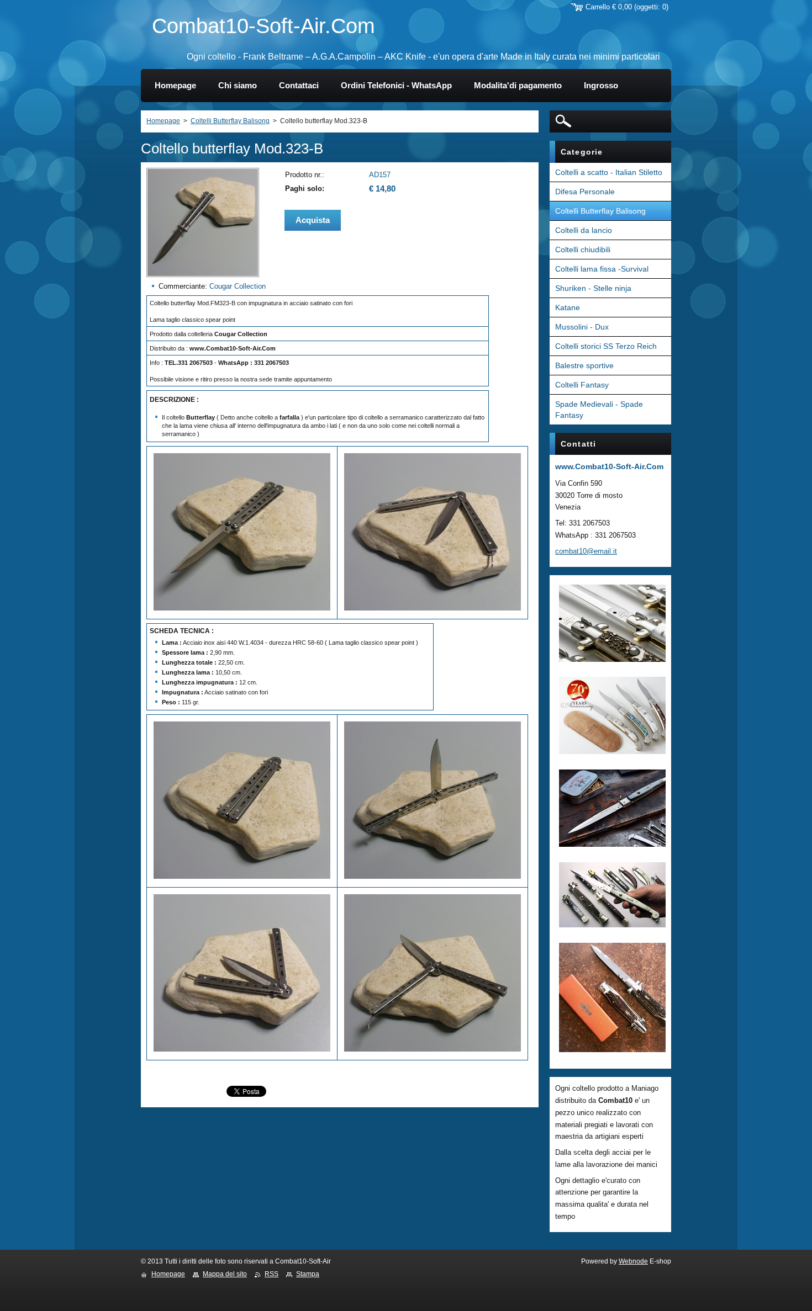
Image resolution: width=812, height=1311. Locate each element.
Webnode (633, 1261)
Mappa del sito (225, 1274)
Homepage (163, 121)
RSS (271, 1274)
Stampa (307, 1274)
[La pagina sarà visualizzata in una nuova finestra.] (202, 274)
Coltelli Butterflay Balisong (230, 121)
